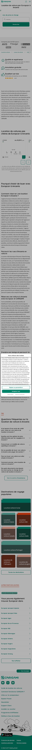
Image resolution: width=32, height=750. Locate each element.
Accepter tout (16, 391)
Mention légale (10, 394)
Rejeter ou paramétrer (16, 387)
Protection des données (19, 394)
